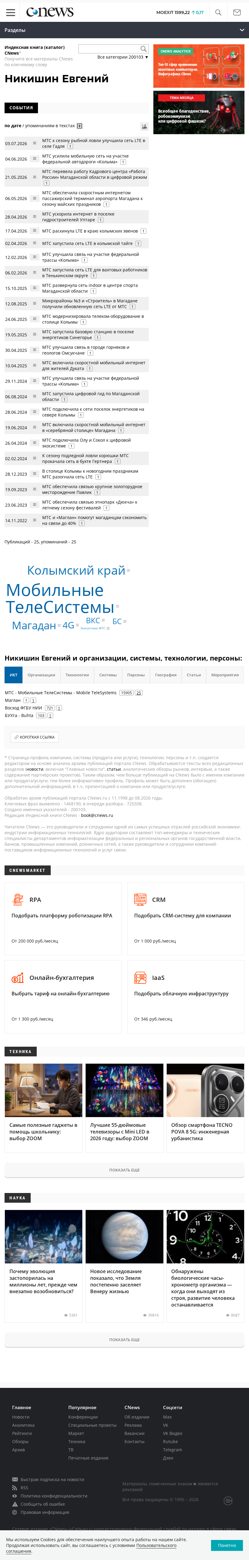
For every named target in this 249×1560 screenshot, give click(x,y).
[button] (218, 13)
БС (117, 621)
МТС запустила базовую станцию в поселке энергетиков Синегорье (88, 334)
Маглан (13, 700)
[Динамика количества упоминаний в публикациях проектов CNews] (144, 126)
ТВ (70, 1450)
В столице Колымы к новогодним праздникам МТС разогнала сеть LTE (90, 474)
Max (167, 1417)
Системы (108, 675)
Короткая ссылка (37, 737)
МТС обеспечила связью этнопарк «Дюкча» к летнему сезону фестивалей (89, 505)
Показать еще (124, 1170)
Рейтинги (22, 1433)
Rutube (170, 1441)
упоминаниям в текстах (50, 125)
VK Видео (172, 1433)
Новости (20, 1417)
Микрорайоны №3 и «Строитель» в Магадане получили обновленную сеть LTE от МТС (90, 303)
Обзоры (20, 1441)
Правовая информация (45, 1512)
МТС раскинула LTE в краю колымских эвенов (90, 231)
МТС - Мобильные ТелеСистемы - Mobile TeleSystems (61, 692)
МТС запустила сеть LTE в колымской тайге (87, 243)
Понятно (227, 1545)
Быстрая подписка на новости (52, 1479)
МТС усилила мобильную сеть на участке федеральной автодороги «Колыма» (85, 159)
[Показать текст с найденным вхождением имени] (79, 126)
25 (139, 692)
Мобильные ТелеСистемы (60, 598)
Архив (18, 1450)
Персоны (136, 675)
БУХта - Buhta (19, 715)
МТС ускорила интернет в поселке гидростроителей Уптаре (78, 217)
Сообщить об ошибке (43, 1504)
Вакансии (134, 1433)
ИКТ (13, 675)
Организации (41, 675)
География (165, 675)
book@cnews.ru (97, 815)
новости (34, 769)
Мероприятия (225, 675)
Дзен (168, 1458)
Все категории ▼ (123, 57)
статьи (114, 769)
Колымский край (76, 570)
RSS (24, 1487)
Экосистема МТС (92, 628)
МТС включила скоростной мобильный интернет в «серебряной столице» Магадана (93, 427)
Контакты (134, 1441)
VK (165, 1425)
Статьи (194, 675)
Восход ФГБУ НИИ (23, 708)
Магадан (34, 625)
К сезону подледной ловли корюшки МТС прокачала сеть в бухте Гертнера (85, 458)
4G (68, 625)
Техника (76, 1441)
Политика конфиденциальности (54, 1496)
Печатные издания (88, 1458)
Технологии (77, 675)
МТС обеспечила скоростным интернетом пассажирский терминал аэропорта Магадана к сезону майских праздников (92, 198)
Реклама (133, 1425)
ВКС (93, 620)
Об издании (136, 1417)
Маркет (76, 1433)
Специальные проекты (92, 1425)
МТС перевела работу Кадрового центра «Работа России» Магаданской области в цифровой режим (94, 174)
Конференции (83, 1417)
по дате (13, 125)
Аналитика (23, 1425)
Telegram (172, 1450)
